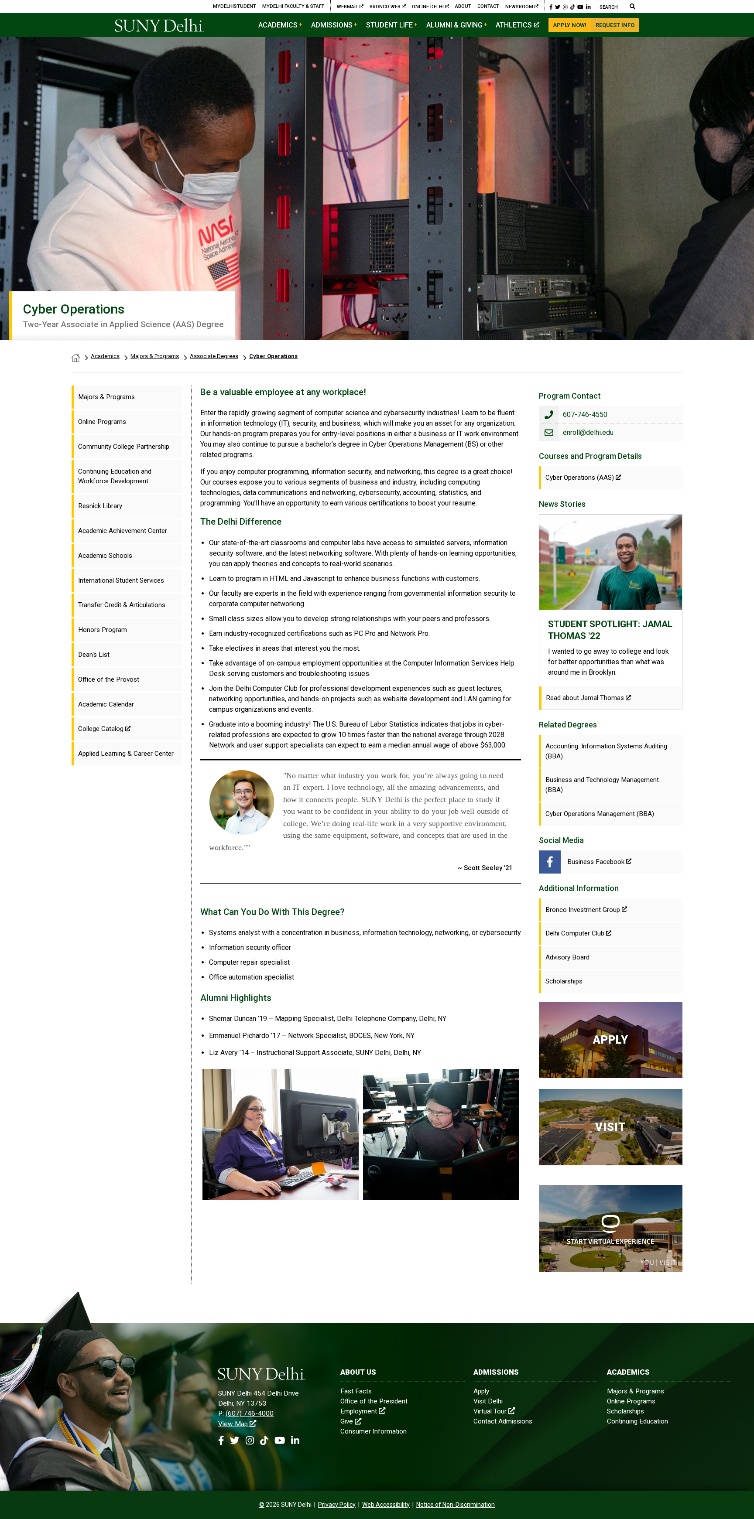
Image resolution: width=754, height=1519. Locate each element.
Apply (481, 1391)
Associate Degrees (214, 356)
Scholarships (625, 1411)
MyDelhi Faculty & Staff (293, 6)
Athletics (514, 25)
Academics (278, 25)
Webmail (348, 6)
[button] (551, 6)
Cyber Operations (273, 356)
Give (346, 1421)
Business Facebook (595, 862)
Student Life (389, 25)
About (463, 6)
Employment (358, 1411)
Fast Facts (356, 1391)
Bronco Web (386, 6)
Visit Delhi (488, 1401)
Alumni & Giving (454, 25)
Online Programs (631, 1401)
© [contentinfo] (261, 1504)
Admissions (332, 25)
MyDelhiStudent (234, 6)
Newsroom (519, 6)
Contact (488, 6)
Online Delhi (428, 6)
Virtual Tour (490, 1411)
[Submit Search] (632, 6)
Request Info (615, 25)
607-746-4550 (585, 414)
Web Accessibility (386, 1504)
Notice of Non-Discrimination (455, 1504)
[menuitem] (127, 397)
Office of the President (374, 1401)
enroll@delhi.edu (588, 432)
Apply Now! (569, 25)
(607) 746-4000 (250, 1413)
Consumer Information (373, 1431)
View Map (233, 1424)
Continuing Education (637, 1421)
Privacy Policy (337, 1504)
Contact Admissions (502, 1421)
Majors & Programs (154, 356)
